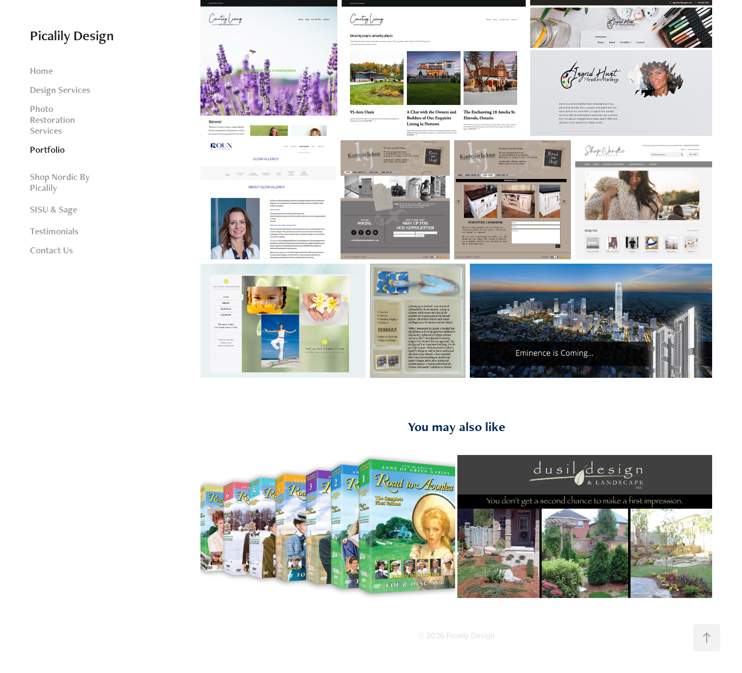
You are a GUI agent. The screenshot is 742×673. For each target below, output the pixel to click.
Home (41, 71)
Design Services (60, 90)
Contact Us (51, 250)
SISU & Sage (53, 209)
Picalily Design (72, 35)
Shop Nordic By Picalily (60, 182)
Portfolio (47, 149)
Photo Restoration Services (52, 119)
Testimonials (54, 231)
